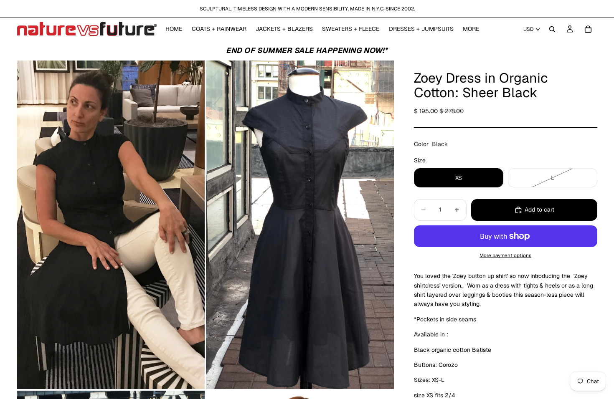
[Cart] (588, 29)
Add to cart (539, 209)
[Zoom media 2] (300, 225)
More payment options (505, 255)
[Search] (552, 29)
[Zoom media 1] (111, 225)
